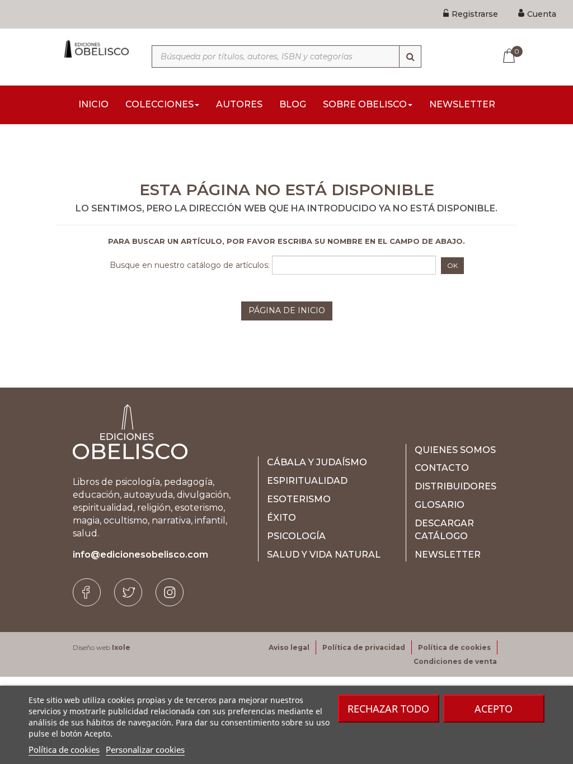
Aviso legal (289, 647)
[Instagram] (170, 592)
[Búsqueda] (410, 56)
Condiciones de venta (455, 661)
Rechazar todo (388, 708)
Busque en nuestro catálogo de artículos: (190, 265)
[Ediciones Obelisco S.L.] (95, 49)
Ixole (121, 647)
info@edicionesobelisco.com (140, 554)
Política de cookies (64, 749)
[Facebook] (87, 592)
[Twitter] (128, 592)
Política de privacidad (363, 647)
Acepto (494, 708)
